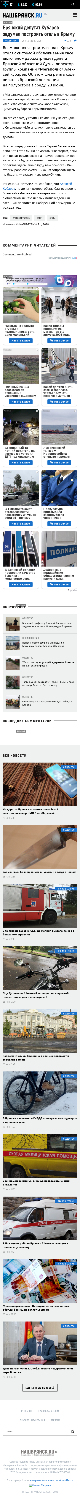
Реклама (55, 1420)
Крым (39, 217)
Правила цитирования (32, 1420)
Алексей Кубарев (21, 217)
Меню (75, 15)
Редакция (26, 1410)
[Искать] (72, 1432)
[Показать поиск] (73, 4)
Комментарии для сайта (63, 258)
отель (52, 217)
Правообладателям (48, 1410)
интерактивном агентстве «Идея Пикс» (51, 1480)
